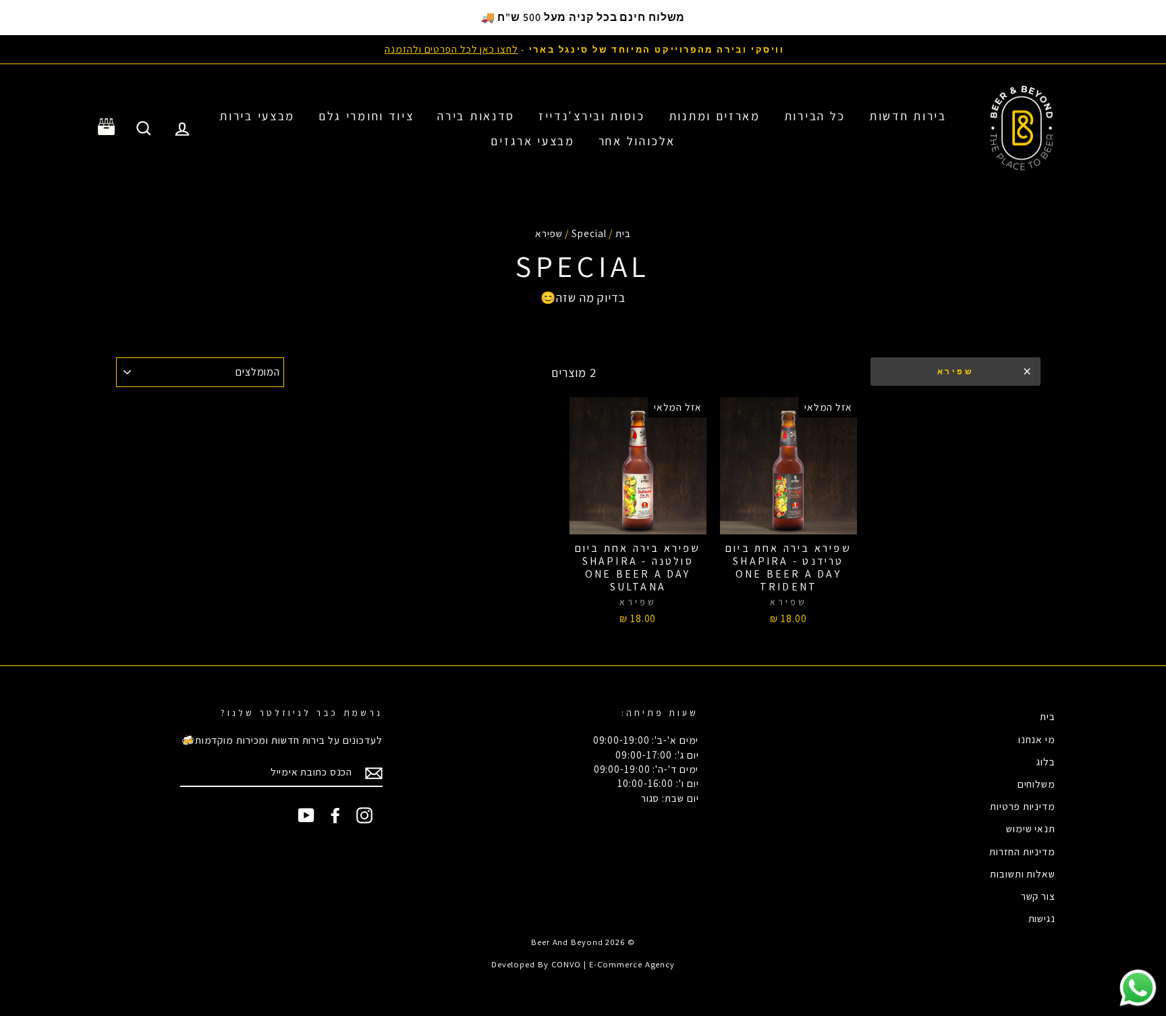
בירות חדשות (908, 116)
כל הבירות (814, 116)
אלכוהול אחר (637, 141)
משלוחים (1036, 783)
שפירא (955, 371)
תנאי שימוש (1030, 828)
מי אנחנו (1036, 739)
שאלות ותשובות (1022, 873)
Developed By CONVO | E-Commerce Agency (583, 964)
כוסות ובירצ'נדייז (591, 116)
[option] (583, 49)
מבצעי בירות (257, 116)
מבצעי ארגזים (532, 141)
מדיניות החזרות (1022, 851)
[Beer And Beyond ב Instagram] (364, 815)
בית (623, 233)
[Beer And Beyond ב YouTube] (306, 815)
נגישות (1041, 918)
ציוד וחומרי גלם (366, 116)
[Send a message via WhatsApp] (1138, 988)
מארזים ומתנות (714, 116)
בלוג (1045, 761)
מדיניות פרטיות (1022, 806)
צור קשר (1038, 896)
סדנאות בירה (476, 116)
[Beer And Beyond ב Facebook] (335, 815)
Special (589, 233)
